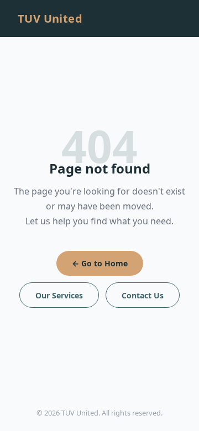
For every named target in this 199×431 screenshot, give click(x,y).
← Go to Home (100, 263)
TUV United (50, 18)
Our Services (59, 295)
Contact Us (143, 295)
